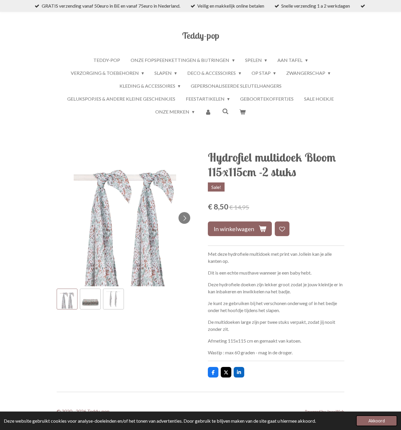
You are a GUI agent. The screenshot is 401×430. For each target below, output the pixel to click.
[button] (67, 299)
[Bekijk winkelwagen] (242, 112)
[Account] (208, 112)
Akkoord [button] (376, 420)
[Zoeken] (225, 111)
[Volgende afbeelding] (184, 218)
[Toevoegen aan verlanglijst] (282, 228)
